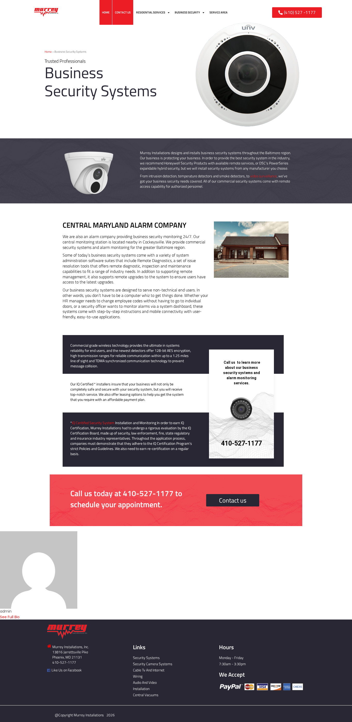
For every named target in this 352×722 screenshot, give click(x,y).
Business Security (187, 12)
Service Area (218, 12)
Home (106, 12)
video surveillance (263, 176)
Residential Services (150, 12)
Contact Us (123, 12)
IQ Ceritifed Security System (93, 422)
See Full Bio (10, 617)
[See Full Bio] (23, 617)
